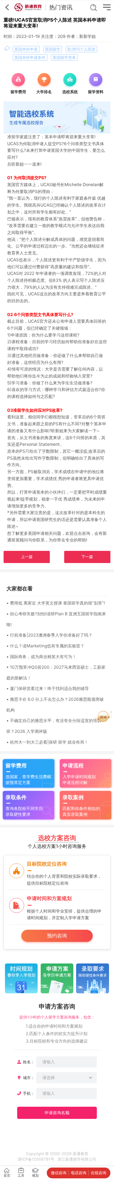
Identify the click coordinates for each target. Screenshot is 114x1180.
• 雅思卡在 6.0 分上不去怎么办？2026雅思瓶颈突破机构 (55, 705)
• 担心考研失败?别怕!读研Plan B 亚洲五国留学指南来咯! (56, 619)
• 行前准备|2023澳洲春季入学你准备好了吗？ (49, 635)
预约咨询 (57, 936)
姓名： (29, 1061)
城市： (29, 1077)
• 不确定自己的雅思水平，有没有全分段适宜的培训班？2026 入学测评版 (53, 726)
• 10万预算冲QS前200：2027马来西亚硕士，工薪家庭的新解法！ (55, 673)
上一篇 (27, 556)
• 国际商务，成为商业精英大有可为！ (41, 656)
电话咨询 (78, 1172)
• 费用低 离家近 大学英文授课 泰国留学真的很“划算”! (55, 603)
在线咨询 (98, 1172)
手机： (29, 1093)
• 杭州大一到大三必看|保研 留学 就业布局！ (47, 742)
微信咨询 (58, 1172)
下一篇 (87, 556)
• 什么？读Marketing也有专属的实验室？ (45, 645)
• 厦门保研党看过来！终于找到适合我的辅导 (47, 688)
